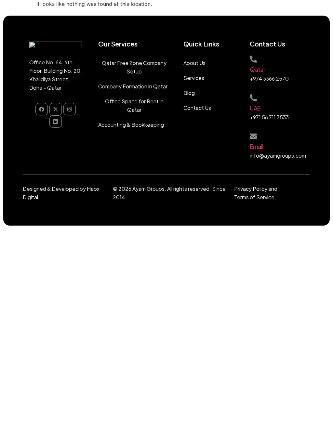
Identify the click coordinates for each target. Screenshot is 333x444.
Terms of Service (254, 197)
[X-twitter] (55, 109)
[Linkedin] (55, 121)
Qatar (257, 69)
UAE (255, 108)
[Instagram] (69, 109)
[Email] (253, 136)
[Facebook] (41, 109)
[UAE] (253, 97)
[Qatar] (253, 59)
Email (256, 146)
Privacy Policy (250, 188)
